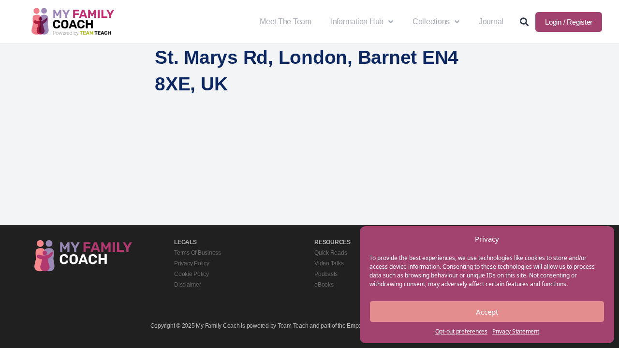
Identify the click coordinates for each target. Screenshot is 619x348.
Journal (491, 21)
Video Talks (328, 263)
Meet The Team (285, 21)
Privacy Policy (191, 263)
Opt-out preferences (461, 331)
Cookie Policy (191, 274)
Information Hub (357, 21)
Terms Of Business (197, 252)
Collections (431, 21)
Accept (487, 312)
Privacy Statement (515, 331)
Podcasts (326, 274)
